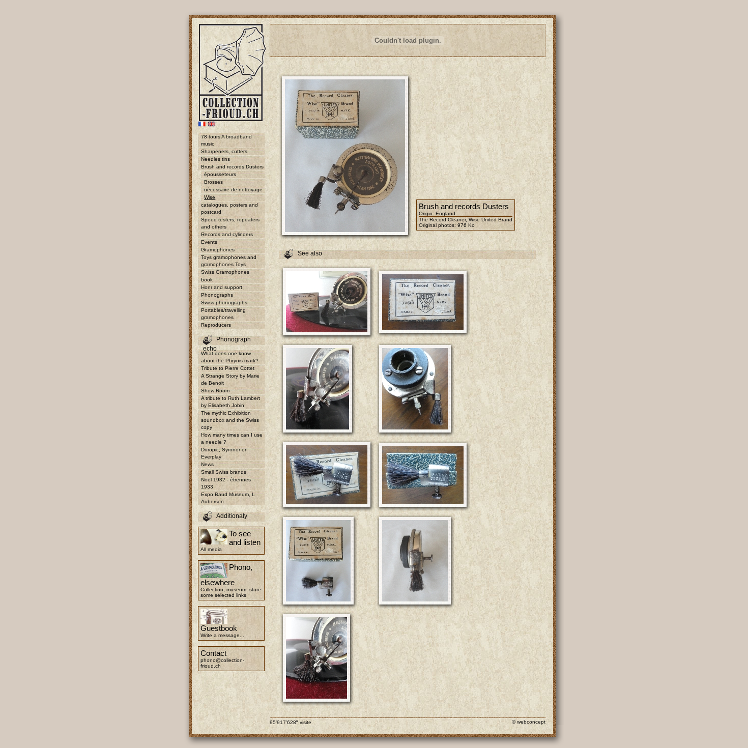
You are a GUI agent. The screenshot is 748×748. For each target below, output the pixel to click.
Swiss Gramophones (225, 272)
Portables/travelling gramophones (223, 313)
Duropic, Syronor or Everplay (223, 453)
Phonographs (217, 295)
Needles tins (215, 159)
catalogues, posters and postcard (229, 208)
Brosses (213, 182)
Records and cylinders (227, 234)
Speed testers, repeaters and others (230, 223)
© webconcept (528, 722)
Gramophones (218, 249)
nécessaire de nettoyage (233, 189)
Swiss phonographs (224, 302)
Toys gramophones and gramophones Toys (228, 260)
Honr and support (221, 287)
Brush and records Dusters (232, 166)
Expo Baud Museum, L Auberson (228, 498)
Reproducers (216, 325)
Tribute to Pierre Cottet (227, 368)
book (207, 279)
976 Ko (466, 225)
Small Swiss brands (223, 472)
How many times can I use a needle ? (232, 438)
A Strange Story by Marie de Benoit (230, 379)
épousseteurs (220, 174)
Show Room (215, 390)
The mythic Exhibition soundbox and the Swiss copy (230, 420)
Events (209, 242)
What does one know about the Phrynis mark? (229, 357)
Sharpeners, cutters (224, 151)
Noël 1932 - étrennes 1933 (226, 483)
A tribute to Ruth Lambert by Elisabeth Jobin (230, 401)
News (207, 464)
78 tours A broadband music (226, 140)
